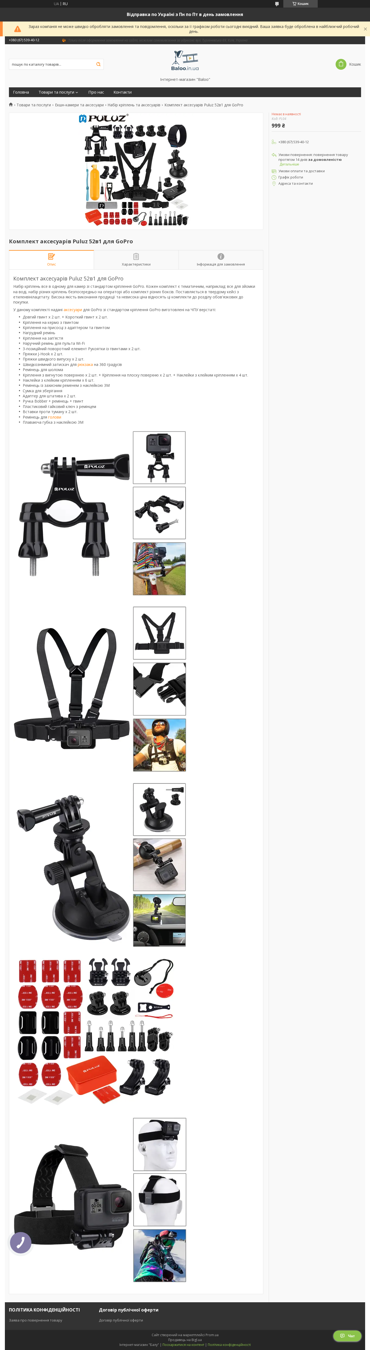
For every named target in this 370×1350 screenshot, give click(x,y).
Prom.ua (212, 1335)
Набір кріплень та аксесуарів (134, 105)
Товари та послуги (56, 92)
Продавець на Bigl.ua (185, 1340)
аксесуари (73, 309)
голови (54, 417)
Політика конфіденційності (229, 1344)
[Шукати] (98, 64)
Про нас (96, 92)
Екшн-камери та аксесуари (79, 105)
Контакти (122, 92)
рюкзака (85, 364)
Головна (21, 92)
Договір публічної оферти (121, 1320)
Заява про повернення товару (35, 1320)
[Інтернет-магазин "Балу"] (185, 60)
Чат (351, 1336)
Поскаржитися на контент (183, 1344)
